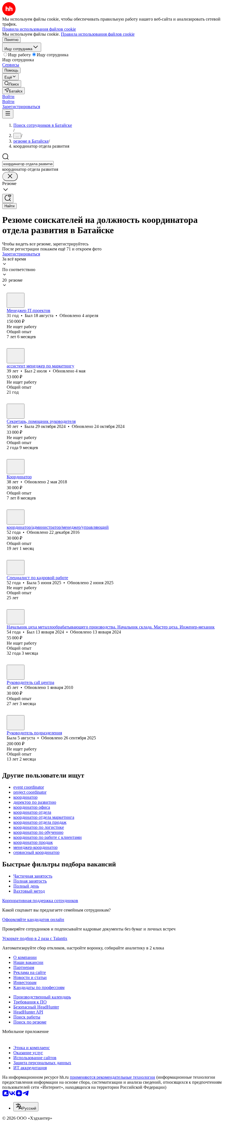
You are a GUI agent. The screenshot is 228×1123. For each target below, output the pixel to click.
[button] (8, 96)
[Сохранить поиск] (7, 198)
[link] (11, 83)
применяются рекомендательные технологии (112, 1077)
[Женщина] (15, 411)
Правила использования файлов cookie (98, 34)
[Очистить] (10, 176)
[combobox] (28, 164)
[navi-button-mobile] (7, 113)
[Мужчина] (15, 300)
